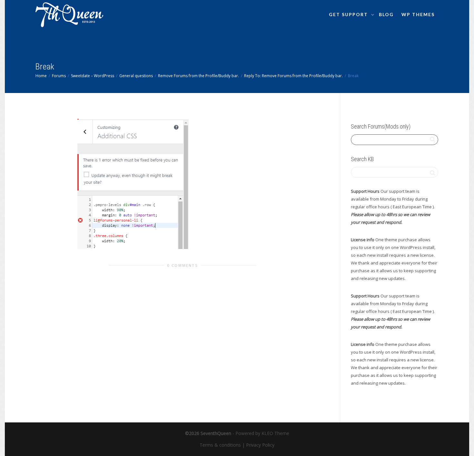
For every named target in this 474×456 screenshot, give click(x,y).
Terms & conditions (220, 445)
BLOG (386, 14)
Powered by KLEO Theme (262, 433)
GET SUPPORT (349, 14)
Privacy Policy (260, 445)
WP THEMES (418, 14)
